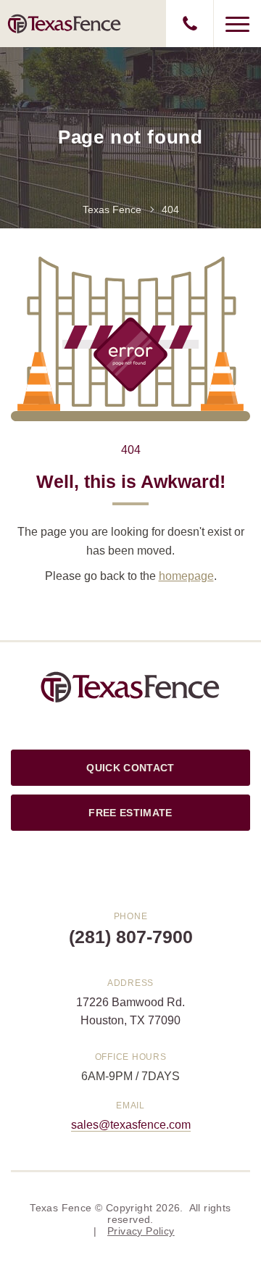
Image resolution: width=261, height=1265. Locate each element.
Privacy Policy (141, 1231)
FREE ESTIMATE (130, 812)
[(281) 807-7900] (189, 23)
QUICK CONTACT (130, 767)
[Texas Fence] (64, 23)
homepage (186, 576)
